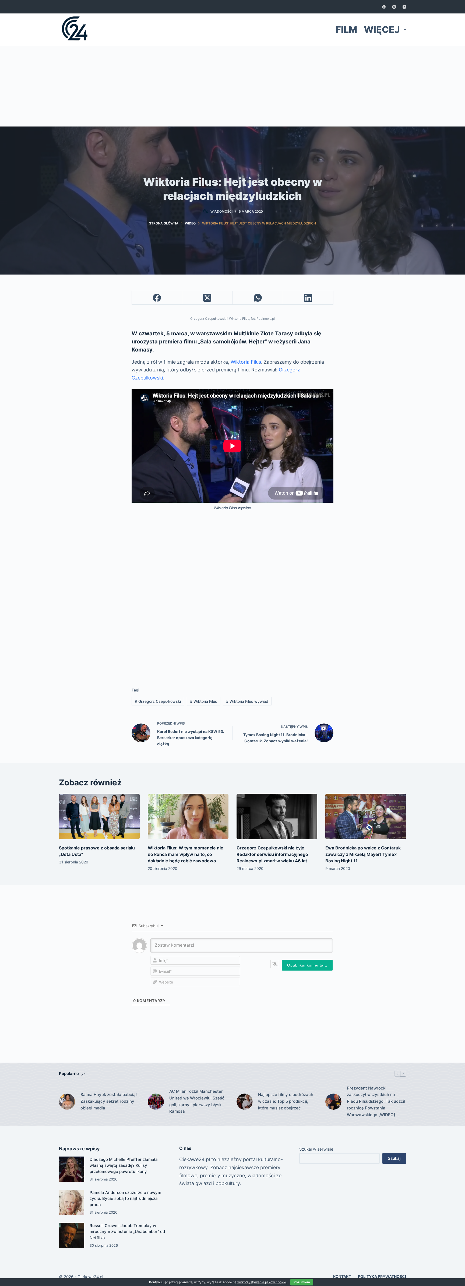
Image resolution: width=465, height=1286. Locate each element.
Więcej (382, 29)
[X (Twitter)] (207, 298)
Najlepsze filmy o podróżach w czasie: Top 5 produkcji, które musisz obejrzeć (285, 1101)
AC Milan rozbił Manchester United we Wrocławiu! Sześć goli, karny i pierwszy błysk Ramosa (196, 1101)
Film (346, 29)
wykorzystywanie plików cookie (261, 1282)
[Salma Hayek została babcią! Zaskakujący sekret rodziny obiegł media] (67, 1102)
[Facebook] (384, 7)
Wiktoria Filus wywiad (247, 701)
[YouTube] (404, 7)
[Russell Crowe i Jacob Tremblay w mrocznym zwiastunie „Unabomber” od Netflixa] (71, 1235)
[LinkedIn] (308, 298)
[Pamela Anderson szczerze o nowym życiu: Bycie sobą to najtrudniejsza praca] (71, 1202)
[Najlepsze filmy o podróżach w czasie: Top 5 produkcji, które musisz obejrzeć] (245, 1102)
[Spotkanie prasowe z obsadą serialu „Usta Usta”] (99, 816)
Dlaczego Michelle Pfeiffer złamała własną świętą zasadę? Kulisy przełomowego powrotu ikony (124, 1165)
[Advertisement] (232, 86)
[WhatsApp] (258, 298)
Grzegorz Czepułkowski (158, 701)
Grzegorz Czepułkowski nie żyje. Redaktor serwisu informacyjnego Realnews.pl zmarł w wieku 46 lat (272, 854)
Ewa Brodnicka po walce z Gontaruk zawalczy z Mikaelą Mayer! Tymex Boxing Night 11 (363, 854)
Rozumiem (302, 1282)
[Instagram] (394, 7)
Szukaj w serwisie (316, 1149)
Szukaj (394, 1158)
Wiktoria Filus (246, 362)
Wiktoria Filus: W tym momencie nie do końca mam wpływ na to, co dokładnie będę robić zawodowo (185, 854)
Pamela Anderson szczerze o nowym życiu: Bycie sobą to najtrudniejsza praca (125, 1198)
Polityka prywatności (382, 1276)
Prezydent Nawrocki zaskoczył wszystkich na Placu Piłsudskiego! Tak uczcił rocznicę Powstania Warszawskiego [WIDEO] (376, 1101)
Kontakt (342, 1276)
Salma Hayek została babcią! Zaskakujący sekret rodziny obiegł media (108, 1101)
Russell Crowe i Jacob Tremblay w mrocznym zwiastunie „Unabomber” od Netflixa (127, 1231)
